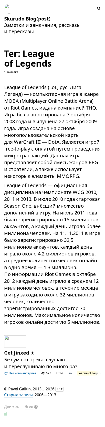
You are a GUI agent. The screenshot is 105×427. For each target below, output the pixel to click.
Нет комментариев (22, 373)
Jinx (70, 373)
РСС (59, 389)
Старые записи (18, 394)
